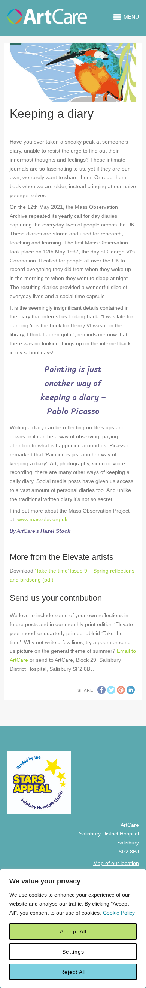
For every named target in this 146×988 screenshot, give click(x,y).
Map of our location (116, 863)
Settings (73, 952)
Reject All (73, 972)
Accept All (73, 931)
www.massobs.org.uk (42, 519)
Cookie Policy (119, 913)
